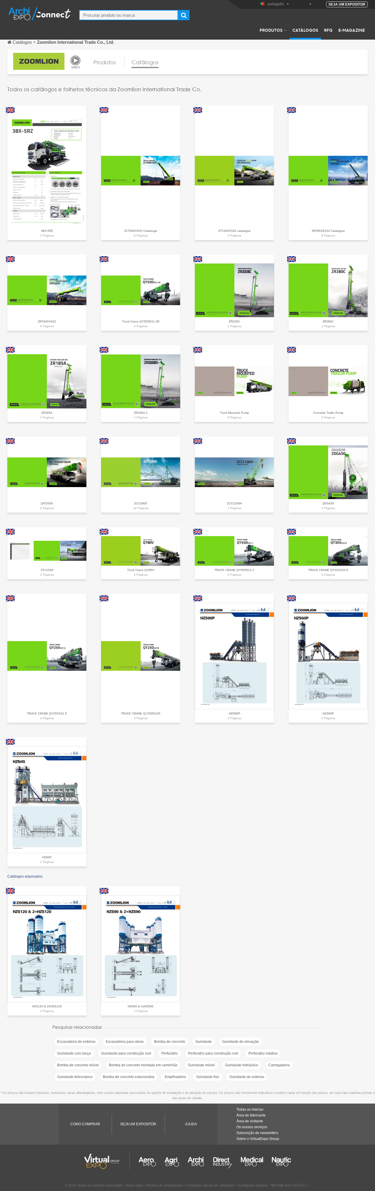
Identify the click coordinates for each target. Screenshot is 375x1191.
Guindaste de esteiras (246, 1077)
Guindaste (203, 1042)
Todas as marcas (249, 1109)
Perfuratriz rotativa (262, 1053)
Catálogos (305, 30)
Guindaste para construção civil (126, 1053)
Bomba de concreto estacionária (128, 1077)
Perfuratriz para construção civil (213, 1053)
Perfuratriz (169, 1053)
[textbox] (128, 15)
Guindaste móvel (201, 1065)
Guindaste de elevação (240, 1042)
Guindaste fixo (207, 1077)
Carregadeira (279, 1065)
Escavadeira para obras (125, 1042)
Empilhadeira (175, 1077)
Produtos (271, 30)
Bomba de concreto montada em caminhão (143, 1065)
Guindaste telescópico (75, 1077)
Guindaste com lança (74, 1053)
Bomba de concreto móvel (78, 1065)
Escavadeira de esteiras (76, 1042)
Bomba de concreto (169, 1042)
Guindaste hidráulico (241, 1065)
